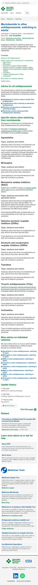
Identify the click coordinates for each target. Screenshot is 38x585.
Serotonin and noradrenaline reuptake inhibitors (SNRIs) (18, 70)
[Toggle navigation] (27, 13)
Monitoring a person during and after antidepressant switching (15, 112)
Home (3, 19)
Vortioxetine (13, 76)
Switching (18, 19)
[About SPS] (19, 447)
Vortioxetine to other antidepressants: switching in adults (19, 379)
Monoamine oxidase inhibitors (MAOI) (20, 66)
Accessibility (11, 581)
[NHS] (14, 561)
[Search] (3, 3)
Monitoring (5, 502)
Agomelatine (13, 62)
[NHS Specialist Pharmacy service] (7, 9)
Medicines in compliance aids (12, 516)
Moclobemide (10, 40)
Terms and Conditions (24, 581)
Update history (12, 81)
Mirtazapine (13, 64)
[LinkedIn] (15, 575)
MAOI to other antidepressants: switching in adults (18, 371)
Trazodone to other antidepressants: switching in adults (20, 367)
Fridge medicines (8, 528)
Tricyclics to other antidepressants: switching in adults (19, 363)
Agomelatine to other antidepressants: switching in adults (20, 352)
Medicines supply (8, 488)
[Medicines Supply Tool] (19, 483)
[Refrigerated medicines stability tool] (19, 524)
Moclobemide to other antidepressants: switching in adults (18, 27)
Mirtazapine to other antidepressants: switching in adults (19, 356)
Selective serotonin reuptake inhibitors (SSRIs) (20, 67)
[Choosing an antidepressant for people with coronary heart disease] (19, 424)
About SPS (4, 13)
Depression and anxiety (13, 38)
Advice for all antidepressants (17, 58)
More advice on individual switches (18, 78)
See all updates (15, 35)
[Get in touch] (19, 458)
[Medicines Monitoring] (19, 497)
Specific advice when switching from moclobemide (19, 60)
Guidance (10, 19)
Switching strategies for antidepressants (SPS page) (14, 130)
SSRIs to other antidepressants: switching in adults (18, 375)
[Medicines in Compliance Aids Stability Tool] (19, 511)
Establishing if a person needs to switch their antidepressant (18, 100)
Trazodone (13, 72)
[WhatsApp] (22, 575)
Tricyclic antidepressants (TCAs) (20, 74)
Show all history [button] (10, 405)
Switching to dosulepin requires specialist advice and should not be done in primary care (18, 288)
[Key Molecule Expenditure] (19, 547)
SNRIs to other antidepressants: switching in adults (18, 360)
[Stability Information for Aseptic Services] (19, 536)
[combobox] (19, 3)
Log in (12, 13)
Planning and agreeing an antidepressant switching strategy (17, 108)
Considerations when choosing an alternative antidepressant (18, 104)
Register (19, 13)
